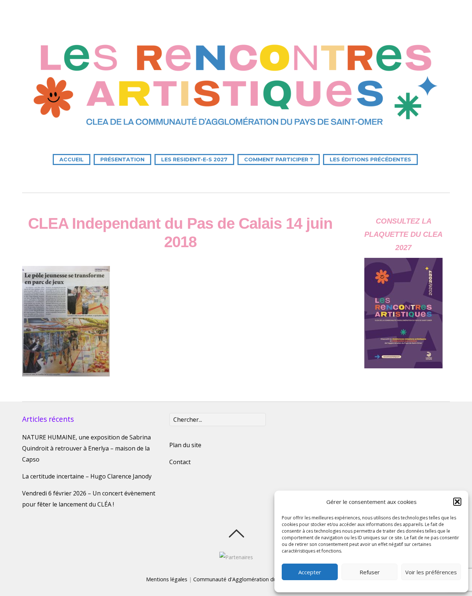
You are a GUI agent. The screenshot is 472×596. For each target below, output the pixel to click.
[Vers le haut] (236, 533)
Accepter (309, 572)
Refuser (370, 572)
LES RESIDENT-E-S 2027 (194, 159)
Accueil (71, 159)
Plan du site (185, 445)
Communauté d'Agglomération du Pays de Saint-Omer (259, 579)
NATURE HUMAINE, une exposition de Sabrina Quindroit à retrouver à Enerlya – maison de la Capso (86, 448)
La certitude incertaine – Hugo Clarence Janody (87, 476)
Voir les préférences (431, 572)
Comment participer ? (278, 159)
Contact (180, 462)
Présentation (122, 159)
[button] (457, 501)
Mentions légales (166, 579)
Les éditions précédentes (370, 159)
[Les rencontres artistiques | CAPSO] (236, 130)
